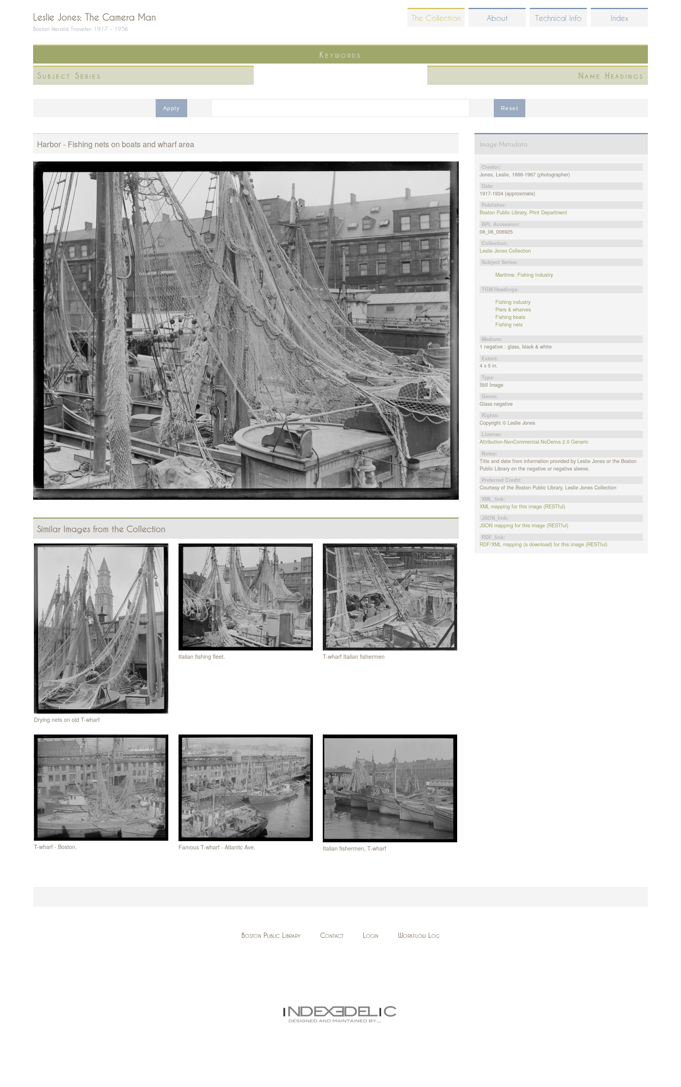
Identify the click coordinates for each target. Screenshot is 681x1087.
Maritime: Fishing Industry (524, 274)
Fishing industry (512, 301)
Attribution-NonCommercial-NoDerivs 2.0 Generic (534, 441)
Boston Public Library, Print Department (523, 212)
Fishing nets (509, 324)
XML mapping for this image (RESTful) (522, 506)
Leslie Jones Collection (505, 250)
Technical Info (558, 17)
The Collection (436, 17)
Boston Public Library (271, 935)
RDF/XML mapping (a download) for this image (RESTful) (543, 544)
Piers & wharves (513, 309)
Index (619, 17)
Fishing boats (510, 316)
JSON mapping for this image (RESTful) (524, 525)
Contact (331, 935)
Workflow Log (418, 935)
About (497, 17)
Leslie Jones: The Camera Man (94, 17)
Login (370, 935)
